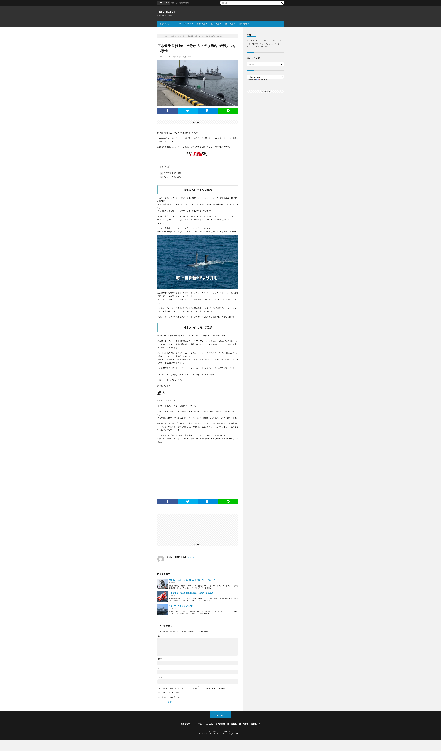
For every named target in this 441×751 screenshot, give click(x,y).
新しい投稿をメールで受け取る (168, 697)
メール (160, 668)
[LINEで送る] (228, 111)
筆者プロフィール (166, 24)
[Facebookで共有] (167, 111)
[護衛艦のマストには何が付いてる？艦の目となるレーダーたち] (162, 584)
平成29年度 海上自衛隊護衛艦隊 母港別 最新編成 (191, 593)
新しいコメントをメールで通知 (168, 692)
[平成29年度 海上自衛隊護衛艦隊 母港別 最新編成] (162, 596)
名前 (159, 659)
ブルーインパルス (184, 24)
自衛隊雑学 (243, 24)
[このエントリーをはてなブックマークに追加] (208, 111)
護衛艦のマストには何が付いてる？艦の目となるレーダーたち (194, 580)
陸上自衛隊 (215, 24)
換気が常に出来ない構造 (171, 173)
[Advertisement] (197, 467)
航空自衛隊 (201, 24)
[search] (282, 3)
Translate (263, 79)
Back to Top (220, 715)
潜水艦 (189, 56)
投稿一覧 (191, 557)
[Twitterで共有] (188, 111)
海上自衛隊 (229, 24)
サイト (159, 677)
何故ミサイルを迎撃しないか (181, 605)
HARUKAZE (166, 12)
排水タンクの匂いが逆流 (171, 177)
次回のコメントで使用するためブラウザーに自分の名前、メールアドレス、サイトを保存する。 (191, 688)
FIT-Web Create (216, 734)
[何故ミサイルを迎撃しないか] (162, 609)
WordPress (236, 734)
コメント (160, 636)
